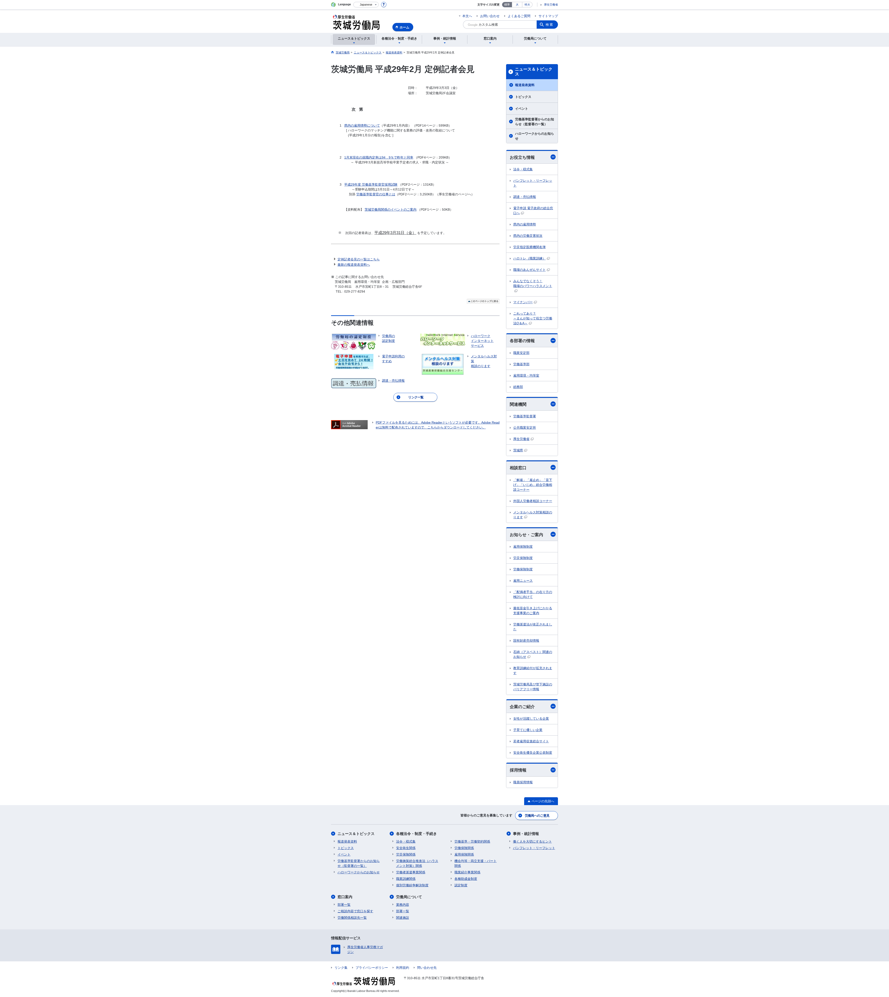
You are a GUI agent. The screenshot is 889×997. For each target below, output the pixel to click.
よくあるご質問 (519, 16)
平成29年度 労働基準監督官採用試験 (371, 184)
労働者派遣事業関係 (410, 872)
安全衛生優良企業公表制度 (532, 752)
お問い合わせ (490, 16)
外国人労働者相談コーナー (532, 501)
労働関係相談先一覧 (352, 917)
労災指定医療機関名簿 (529, 247)
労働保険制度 (523, 569)
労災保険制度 (523, 558)
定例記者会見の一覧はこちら (359, 259)
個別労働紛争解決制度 (412, 885)
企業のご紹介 (522, 706)
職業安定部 (521, 353)
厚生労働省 (551, 4)
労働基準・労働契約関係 (472, 841)
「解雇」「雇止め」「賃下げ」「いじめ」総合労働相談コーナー (532, 484)
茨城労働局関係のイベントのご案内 (390, 209)
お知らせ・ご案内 (526, 534)
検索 (550, 24)
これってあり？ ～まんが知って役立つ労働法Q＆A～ (532, 318)
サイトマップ (548, 16)
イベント (521, 108)
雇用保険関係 (464, 854)
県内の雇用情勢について (362, 125)
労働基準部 (521, 364)
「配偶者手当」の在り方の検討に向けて (532, 594)
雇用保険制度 (523, 546)
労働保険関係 (464, 848)
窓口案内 (345, 897)
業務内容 (402, 904)
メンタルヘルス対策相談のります (532, 514)
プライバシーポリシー (372, 967)
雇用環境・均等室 (526, 375)
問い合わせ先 (427, 967)
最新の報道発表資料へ (354, 264)
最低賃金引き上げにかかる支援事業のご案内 (532, 610)
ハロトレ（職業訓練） (529, 258)
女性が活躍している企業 (531, 718)
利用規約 (402, 967)
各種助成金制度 (465, 879)
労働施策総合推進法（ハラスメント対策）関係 (417, 863)
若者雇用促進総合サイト (531, 741)
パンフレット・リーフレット (532, 183)
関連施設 (402, 917)
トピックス (523, 97)
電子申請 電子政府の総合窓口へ (533, 210)
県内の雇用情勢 (524, 224)
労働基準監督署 (524, 416)
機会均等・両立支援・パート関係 (475, 863)
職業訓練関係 (406, 879)
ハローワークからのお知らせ (534, 136)
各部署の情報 (522, 340)
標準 (507, 4)
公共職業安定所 (524, 427)
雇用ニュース (523, 580)
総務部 (518, 387)
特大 (527, 4)
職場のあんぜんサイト (529, 270)
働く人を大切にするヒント (532, 841)
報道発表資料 (525, 85)
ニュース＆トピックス (533, 72)
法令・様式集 (523, 169)
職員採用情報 (523, 782)
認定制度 (460, 885)
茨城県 (518, 450)
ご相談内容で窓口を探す (355, 911)
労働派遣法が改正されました (532, 626)
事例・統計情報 (526, 834)
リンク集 (341, 967)
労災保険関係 (406, 854)
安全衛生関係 (406, 848)
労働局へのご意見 (537, 815)
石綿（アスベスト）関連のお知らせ (532, 654)
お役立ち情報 (522, 157)
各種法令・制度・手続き (416, 834)
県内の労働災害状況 (527, 236)
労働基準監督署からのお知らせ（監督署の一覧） (534, 121)
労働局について (409, 897)
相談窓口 (518, 468)
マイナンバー (523, 302)
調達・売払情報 (524, 197)
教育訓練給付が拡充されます (532, 670)
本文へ (467, 16)
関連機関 (518, 404)
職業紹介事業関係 (467, 872)
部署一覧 (344, 904)
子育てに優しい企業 (527, 730)
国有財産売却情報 (526, 640)
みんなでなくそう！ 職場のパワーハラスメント (532, 283)
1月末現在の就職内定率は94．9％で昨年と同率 (378, 157)
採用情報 (518, 770)
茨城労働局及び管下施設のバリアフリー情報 (532, 686)
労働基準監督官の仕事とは (375, 194)
